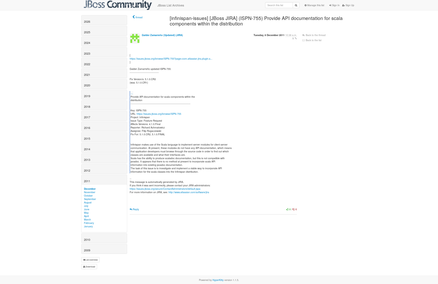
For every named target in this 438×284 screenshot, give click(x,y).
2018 (87, 107)
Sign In (335, 5)
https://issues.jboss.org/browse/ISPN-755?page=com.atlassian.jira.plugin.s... (171, 58)
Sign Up (349, 5)
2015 (87, 138)
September (90, 199)
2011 (87, 181)
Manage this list (315, 5)
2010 (87, 240)
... (132, 93)
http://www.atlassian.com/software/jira (189, 192)
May (86, 212)
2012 (87, 170)
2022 (87, 64)
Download (90, 266)
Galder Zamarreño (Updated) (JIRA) (162, 35)
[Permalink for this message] (296, 38)
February (89, 223)
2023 (87, 53)
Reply (135, 209)
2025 (87, 32)
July (86, 205)
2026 (87, 21)
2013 (87, 160)
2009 (87, 250)
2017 (87, 117)
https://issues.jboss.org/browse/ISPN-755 (159, 113)
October (88, 195)
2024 (87, 43)
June (86, 209)
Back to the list (313, 40)
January (88, 226)
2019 (87, 96)
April (86, 216)
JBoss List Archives (170, 5)
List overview (91, 259)
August (88, 202)
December (90, 188)
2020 (87, 85)
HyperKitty (218, 280)
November (89, 192)
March (87, 219)
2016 (87, 128)
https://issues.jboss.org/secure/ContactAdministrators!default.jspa (165, 188)
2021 (87, 75)
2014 (87, 149)
